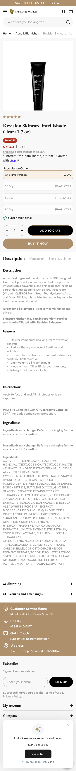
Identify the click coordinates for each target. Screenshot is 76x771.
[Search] (68, 22)
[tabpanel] (38, 416)
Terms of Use (52, 692)
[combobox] (38, 22)
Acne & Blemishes (27, 33)
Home (7, 33)
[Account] (63, 11)
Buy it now (38, 243)
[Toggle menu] (5, 11)
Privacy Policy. (12, 696)
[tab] (14, 259)
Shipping (8, 151)
